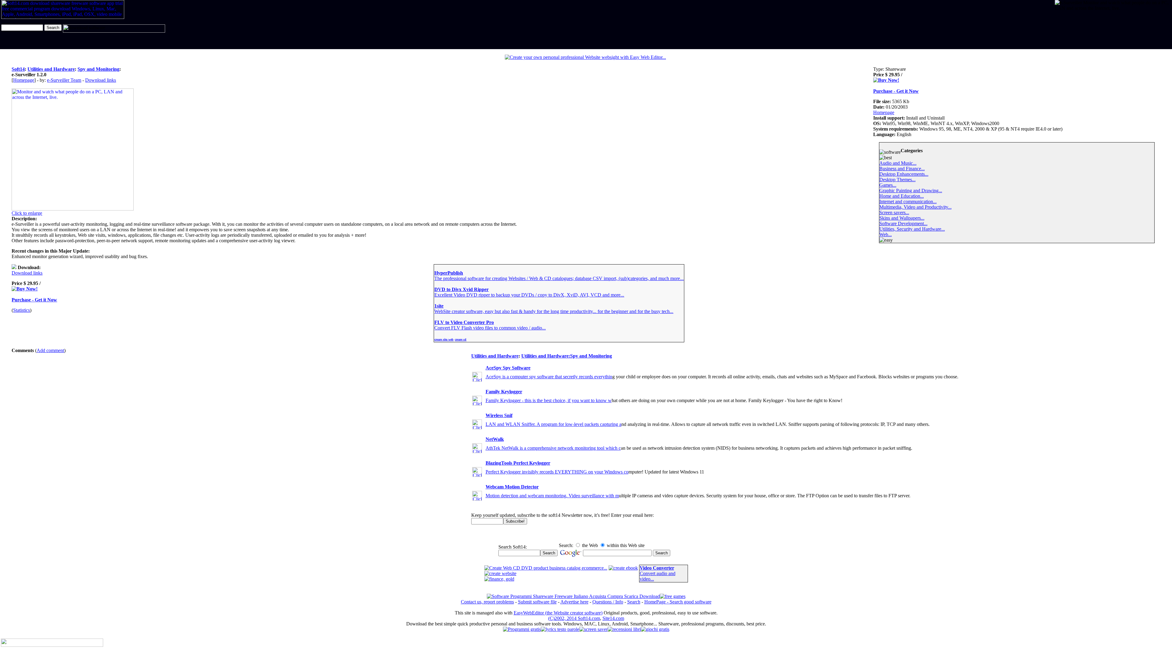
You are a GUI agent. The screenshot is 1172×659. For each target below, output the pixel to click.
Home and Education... (901, 196)
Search (633, 601)
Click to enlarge (27, 213)
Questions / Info (607, 601)
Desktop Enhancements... (903, 174)
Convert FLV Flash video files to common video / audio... (490, 327)
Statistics (21, 310)
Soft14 (18, 69)
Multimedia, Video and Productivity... (915, 207)
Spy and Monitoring (98, 69)
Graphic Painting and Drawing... (910, 190)
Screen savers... (894, 212)
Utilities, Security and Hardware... (912, 229)
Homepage (23, 80)
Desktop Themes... (897, 179)
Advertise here (574, 601)
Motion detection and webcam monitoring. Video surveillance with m (552, 495)
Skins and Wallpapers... (901, 218)
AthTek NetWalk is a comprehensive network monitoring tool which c (553, 448)
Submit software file (537, 601)
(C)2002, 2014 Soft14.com (574, 618)
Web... (885, 234)
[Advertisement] (1074, 30)
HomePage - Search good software (677, 601)
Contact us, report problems (487, 601)
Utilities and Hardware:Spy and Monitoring (566, 355)
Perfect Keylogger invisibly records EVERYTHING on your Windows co (557, 471)
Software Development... (903, 223)
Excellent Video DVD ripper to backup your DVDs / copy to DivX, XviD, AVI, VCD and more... (529, 294)
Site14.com (613, 618)
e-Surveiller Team (64, 80)
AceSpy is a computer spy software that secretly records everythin (549, 376)
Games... (887, 185)
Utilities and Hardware (51, 69)
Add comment (50, 350)
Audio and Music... (898, 163)
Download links (100, 80)
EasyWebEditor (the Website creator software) (558, 612)
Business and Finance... (902, 168)
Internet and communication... (908, 201)
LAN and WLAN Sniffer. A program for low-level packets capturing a (553, 424)
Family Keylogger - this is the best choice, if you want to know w (549, 400)
